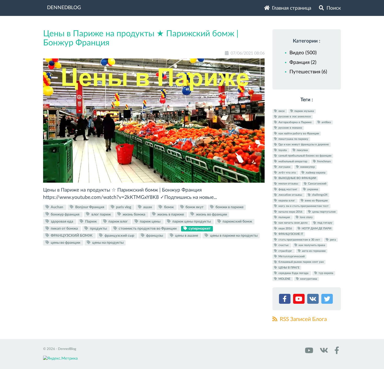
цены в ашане (186, 235)
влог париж (101, 214)
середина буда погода (293, 273)
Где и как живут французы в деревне (303, 144)
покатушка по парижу (293, 139)
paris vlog (123, 207)
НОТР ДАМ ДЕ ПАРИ (316, 228)
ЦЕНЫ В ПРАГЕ (288, 267)
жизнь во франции (211, 214)
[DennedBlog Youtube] (308, 352)
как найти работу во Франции (298, 133)
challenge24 (319, 195)
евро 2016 (285, 228)
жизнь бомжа (134, 214)
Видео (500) (303, 52)
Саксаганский (316, 183)
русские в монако (290, 127)
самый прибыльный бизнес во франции (304, 155)
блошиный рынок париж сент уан (301, 262)
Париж (90, 221)
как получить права (311, 245)
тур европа (325, 273)
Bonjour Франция (89, 207)
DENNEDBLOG (64, 7)
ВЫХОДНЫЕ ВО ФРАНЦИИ (297, 178)
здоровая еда (62, 221)
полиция (284, 217)
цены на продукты (107, 243)
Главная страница (291, 8)
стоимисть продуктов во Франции (147, 228)
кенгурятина (308, 278)
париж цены (150, 221)
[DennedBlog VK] (323, 352)
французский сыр (119, 235)
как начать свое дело (293, 223)
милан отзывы (288, 183)
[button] (285, 300)
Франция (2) (302, 62)
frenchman (323, 161)
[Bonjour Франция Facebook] (336, 352)
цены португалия (323, 211)
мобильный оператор (293, 161)
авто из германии (313, 250)
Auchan (57, 207)
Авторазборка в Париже (295, 122)
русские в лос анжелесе (294, 116)
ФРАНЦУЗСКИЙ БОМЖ (71, 235)
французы (154, 235)
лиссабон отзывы (290, 195)
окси (281, 111)
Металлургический (291, 256)
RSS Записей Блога (302, 319)
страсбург (285, 250)
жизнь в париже (170, 214)
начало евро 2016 (290, 211)
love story (306, 217)
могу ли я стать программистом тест (303, 206)
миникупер (307, 166)
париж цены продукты (192, 221)
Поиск (333, 8)
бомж (168, 207)
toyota (283, 150)
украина (312, 189)
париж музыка (304, 111)
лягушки (284, 166)
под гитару (324, 223)
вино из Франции (316, 200)
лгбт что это (287, 172)
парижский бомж (237, 221)
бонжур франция (65, 214)
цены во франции (65, 243)
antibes (326, 122)
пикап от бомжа (64, 228)
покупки (302, 150)
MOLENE (284, 278)
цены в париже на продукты (233, 235)
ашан (147, 207)
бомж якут (194, 207)
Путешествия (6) (308, 71)
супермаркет (199, 228)
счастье (283, 245)
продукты (98, 228)
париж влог (118, 221)
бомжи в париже (229, 207)
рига (332, 239)
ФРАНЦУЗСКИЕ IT (290, 234)
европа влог (287, 200)
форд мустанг (288, 189)
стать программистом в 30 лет (299, 239)
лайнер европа (315, 172)
